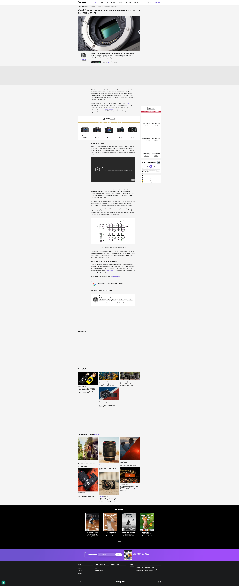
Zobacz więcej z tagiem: (88, 434)
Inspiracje (113, 2)
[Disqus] (109, 349)
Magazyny (136, 2)
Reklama (79, 568)
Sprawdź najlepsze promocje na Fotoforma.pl (108, 122)
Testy (101, 2)
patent (110, 290)
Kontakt (79, 567)
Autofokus (101, 290)
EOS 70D (127, 103)
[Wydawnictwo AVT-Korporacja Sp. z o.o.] (132, 569)
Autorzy (79, 572)
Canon (95, 290)
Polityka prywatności (99, 570)
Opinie (107, 2)
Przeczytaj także (83, 369)
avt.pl (156, 570)
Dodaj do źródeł (95, 62)
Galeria (112, 567)
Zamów (119, 541)
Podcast (158, 2)
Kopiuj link (114, 62)
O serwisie (80, 573)
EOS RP (111, 109)
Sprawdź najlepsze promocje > (151, 111)
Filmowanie (128, 2)
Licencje (96, 568)
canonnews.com (116, 276)
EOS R (106, 109)
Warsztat (121, 2)
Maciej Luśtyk (83, 59)
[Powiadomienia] (3, 582)
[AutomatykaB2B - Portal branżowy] (120, 582)
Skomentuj (105, 62)
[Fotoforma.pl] (109, 120)
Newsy (96, 2)
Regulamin (97, 567)
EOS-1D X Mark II (110, 270)
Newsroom (80, 570)
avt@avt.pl (157, 569)
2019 (106, 290)
